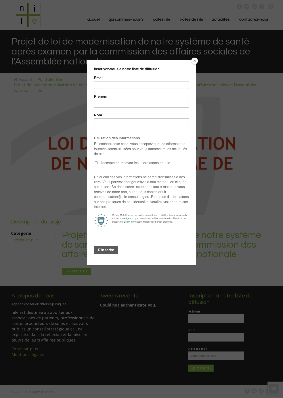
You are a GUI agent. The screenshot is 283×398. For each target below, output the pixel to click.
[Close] (194, 61)
